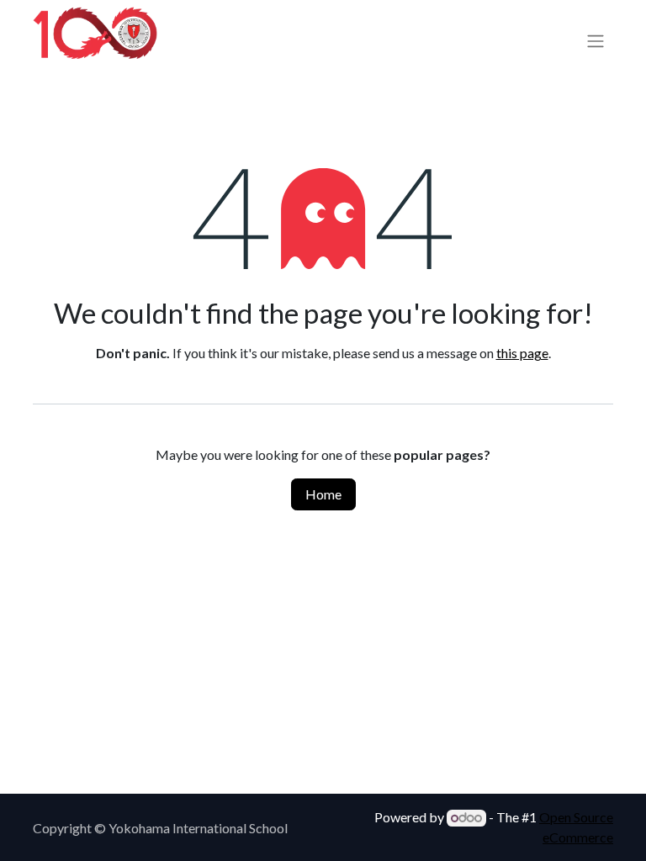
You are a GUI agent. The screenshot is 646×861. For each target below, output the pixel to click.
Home (323, 494)
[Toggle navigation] (595, 40)
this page (522, 353)
